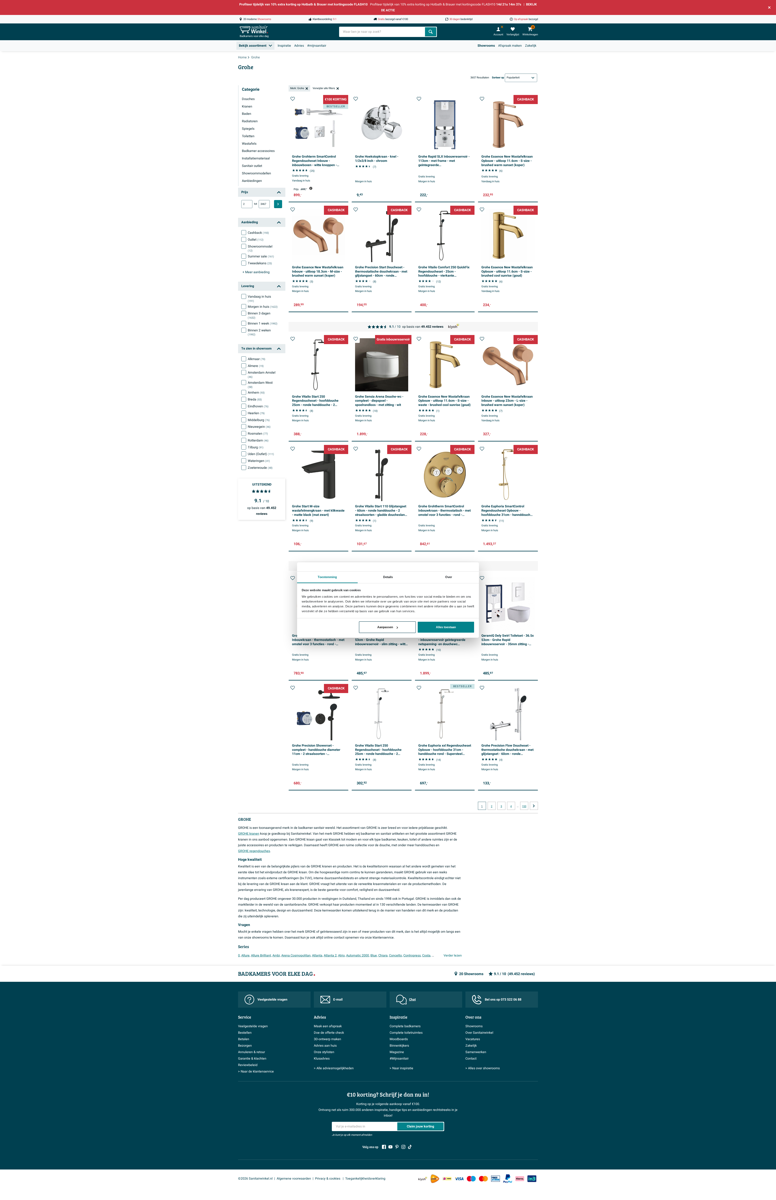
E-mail (338, 999)
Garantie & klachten (252, 1058)
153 (524, 806)
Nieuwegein (259, 426)
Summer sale (261, 256)
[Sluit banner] (769, 7)
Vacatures (472, 1039)
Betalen (243, 1039)
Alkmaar (256, 359)
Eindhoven (258, 406)
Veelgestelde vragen (272, 999)
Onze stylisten (324, 1052)
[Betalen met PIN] (495, 1179)
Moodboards (399, 1039)
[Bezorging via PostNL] (434, 1178)
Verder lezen (453, 955)
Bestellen (245, 1032)
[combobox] (382, 31)
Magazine (397, 1052)
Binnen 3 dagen (259, 315)
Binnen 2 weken (259, 332)
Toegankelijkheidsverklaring (365, 1178)
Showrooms (486, 45)
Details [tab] (388, 577)
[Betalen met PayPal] (507, 1178)
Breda (255, 399)
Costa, (426, 955)
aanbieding (256, 272)
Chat (412, 999)
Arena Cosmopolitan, (296, 955)
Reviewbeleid (247, 1065)
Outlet (256, 239)
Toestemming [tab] (327, 577)
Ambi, (276, 955)
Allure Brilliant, (261, 955)
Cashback (258, 232)
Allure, (245, 955)
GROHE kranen (248, 833)
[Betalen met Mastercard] (483, 1179)
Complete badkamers (405, 1026)
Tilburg (256, 447)
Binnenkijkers (399, 1045)
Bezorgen (245, 1045)
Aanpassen (385, 627)
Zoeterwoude (260, 467)
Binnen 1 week (262, 323)
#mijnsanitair (316, 45)
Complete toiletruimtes (406, 1032)
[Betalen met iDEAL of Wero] (447, 1179)
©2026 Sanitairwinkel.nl (255, 1178)
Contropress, (412, 955)
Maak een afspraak (328, 1026)
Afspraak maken (510, 45)
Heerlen (256, 413)
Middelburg (259, 420)
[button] (293, 99)
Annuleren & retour (251, 1052)
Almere (256, 365)
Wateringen (259, 460)
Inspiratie (284, 45)
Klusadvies (322, 1058)
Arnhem (256, 392)
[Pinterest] (396, 1146)
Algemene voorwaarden (294, 1178)
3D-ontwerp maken (327, 1039)
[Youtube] (390, 1146)
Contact (471, 1058)
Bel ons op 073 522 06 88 (503, 999)
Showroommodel (260, 248)
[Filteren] (278, 204)
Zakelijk (530, 45)
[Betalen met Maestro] (471, 1179)
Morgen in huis (263, 306)
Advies (299, 45)
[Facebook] (384, 1146)
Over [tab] (448, 577)
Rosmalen (258, 433)
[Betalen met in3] (531, 1178)
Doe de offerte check (329, 1032)
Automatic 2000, (358, 955)
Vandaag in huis (259, 298)
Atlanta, (317, 955)
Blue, (373, 955)
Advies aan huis (325, 1045)
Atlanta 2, (330, 955)
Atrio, (341, 955)
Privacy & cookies (328, 1178)
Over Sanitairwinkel (479, 1032)
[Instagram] (403, 1146)
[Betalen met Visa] (459, 1179)
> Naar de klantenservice (256, 1071)
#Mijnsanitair (399, 1058)
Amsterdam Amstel (261, 374)
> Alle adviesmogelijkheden (334, 1068)
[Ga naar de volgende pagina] (534, 806)
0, (239, 955)
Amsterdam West (260, 384)
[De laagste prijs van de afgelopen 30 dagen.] (311, 188)
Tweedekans (260, 263)
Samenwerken (475, 1052)
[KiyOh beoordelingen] (422, 1179)
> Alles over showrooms (482, 1068)
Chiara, (383, 955)
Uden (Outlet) (261, 454)
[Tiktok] (409, 1146)
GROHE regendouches (254, 851)
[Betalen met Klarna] (519, 1179)
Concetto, (396, 955)
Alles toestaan (446, 627)
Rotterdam (258, 440)
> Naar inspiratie (401, 1068)
